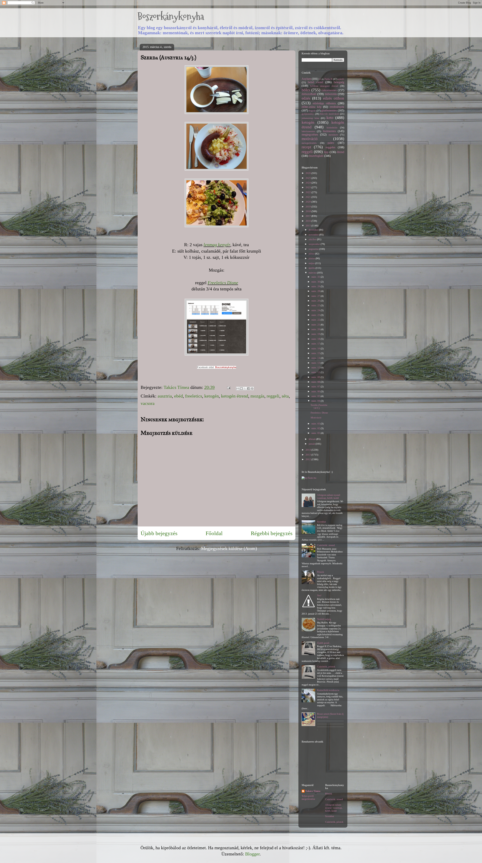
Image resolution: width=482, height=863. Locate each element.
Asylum (306, 78)
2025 (308, 178)
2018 (308, 211)
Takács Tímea (312, 791)
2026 (308, 173)
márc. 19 (316, 334)
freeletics (193, 396)
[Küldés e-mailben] (238, 388)
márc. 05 (316, 396)
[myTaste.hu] (309, 477)
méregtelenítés (309, 143)
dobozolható (309, 94)
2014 (308, 449)
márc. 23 (316, 315)
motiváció (310, 138)
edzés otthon (333, 98)
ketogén (211, 396)
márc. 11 (316, 372)
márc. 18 (316, 338)
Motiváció (316, 417)
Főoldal (214, 533)
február (312, 439)
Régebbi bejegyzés (271, 533)
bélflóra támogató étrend (324, 86)
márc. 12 (316, 367)
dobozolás (331, 94)
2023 (308, 187)
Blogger (252, 854)
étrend (340, 152)
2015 (308, 225)
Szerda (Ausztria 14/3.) (319, 406)
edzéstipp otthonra (324, 103)
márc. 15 (316, 353)
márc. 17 (316, 343)
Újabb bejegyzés (159, 533)
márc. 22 (316, 319)
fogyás (312, 110)
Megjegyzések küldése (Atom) (229, 548)
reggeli (273, 396)
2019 (308, 206)
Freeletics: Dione (319, 412)
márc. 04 (316, 400)
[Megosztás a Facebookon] (248, 388)
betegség (339, 82)
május (312, 263)
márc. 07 (316, 386)
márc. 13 (316, 362)
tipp (326, 152)
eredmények (337, 106)
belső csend (315, 82)
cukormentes (329, 90)
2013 (308, 454)
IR (320, 79)
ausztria (165, 396)
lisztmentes (329, 131)
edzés (306, 98)
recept (306, 147)
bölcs (306, 90)
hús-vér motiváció (329, 113)
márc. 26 (316, 300)
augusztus (314, 249)
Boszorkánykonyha (171, 16)
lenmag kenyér (217, 244)
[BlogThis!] (241, 388)
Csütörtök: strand (326, 545)
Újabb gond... (324, 642)
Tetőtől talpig (324, 619)
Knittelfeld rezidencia (328, 690)
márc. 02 (316, 428)
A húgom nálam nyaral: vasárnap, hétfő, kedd (329, 496)
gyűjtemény (308, 113)
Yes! (319, 595)
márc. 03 (316, 423)
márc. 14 (316, 357)
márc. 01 (316, 433)
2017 (308, 216)
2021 (308, 197)
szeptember (315, 244)
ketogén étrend (234, 396)
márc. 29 (316, 286)
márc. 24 (316, 310)
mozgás (257, 396)
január (312, 443)
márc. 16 (316, 348)
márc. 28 (316, 291)
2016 (308, 220)
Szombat (321, 521)
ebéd (178, 396)
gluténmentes (329, 110)
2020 (308, 201)
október (313, 239)
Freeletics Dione (223, 282)
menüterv (333, 134)
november (314, 234)
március (313, 272)
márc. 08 (316, 381)
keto (329, 117)
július (312, 253)
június (312, 258)
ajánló (341, 79)
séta (285, 396)
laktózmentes (308, 131)
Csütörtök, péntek (326, 666)
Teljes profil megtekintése (308, 797)
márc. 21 (316, 324)
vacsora (148, 403)
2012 (308, 459)
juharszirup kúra (310, 118)
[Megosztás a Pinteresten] (252, 388)
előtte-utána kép (311, 106)
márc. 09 (316, 377)
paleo (331, 142)
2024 (308, 182)
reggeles (330, 147)
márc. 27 (316, 296)
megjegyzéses (310, 134)
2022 (308, 192)
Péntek (320, 572)
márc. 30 (316, 281)
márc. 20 (316, 329)
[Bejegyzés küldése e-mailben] (228, 387)
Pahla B (328, 79)
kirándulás (332, 127)
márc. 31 (316, 276)
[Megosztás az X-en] (245, 388)
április (312, 268)
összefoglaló (316, 155)
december (314, 229)
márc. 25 (316, 305)
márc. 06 (316, 391)
